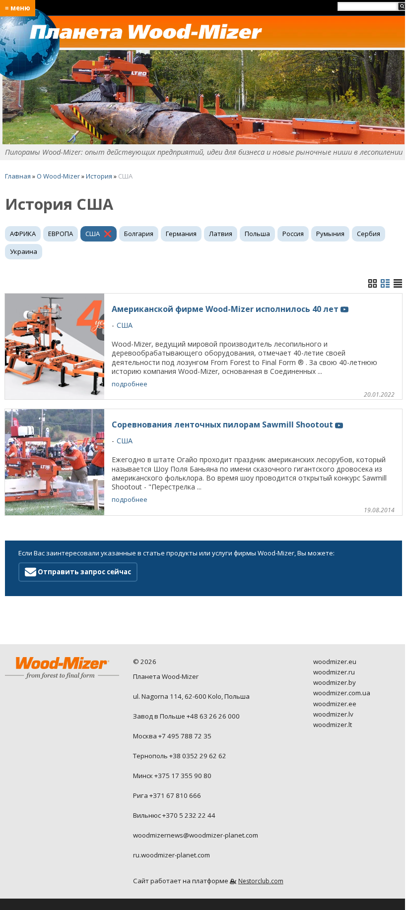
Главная (18, 176)
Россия (293, 233)
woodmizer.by (334, 682)
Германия (181, 233)
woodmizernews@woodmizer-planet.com (195, 835)
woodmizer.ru (334, 671)
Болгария (138, 233)
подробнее (129, 383)
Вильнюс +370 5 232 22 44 (174, 815)
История (99, 176)
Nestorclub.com (260, 881)
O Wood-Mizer (58, 176)
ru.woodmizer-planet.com (171, 854)
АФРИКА (23, 233)
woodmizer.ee (334, 703)
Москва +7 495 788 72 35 (172, 735)
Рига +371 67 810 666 (167, 795)
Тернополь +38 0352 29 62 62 (179, 755)
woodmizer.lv (333, 714)
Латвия (220, 233)
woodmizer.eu (334, 661)
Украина (23, 251)
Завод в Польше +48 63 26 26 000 (186, 716)
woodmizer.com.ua (341, 692)
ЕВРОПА (60, 233)
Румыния (330, 233)
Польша (257, 233)
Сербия (368, 233)
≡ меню (17, 7)
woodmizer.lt (332, 724)
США (92, 233)
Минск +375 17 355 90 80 (172, 775)
